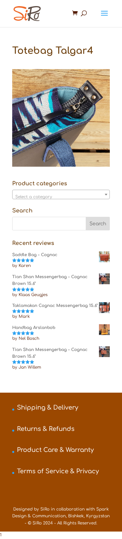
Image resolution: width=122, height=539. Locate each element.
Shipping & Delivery (47, 407)
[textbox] (61, 197)
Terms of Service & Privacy (58, 471)
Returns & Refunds (46, 429)
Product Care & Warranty (55, 450)
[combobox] (61, 194)
